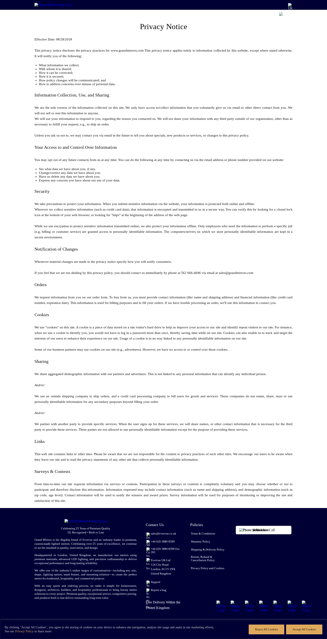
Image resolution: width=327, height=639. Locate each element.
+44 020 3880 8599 (163, 541)
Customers (150, 16)
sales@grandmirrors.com (236, 273)
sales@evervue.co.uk (163, 533)
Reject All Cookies (266, 629)
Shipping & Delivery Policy (207, 549)
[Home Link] (60, 5)
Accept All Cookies (304, 629)
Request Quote (239, 16)
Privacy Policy (24, 631)
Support (155, 582)
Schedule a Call (264, 530)
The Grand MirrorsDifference (192, 14)
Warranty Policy (200, 541)
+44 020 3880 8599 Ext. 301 (165, 550)
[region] (163, 629)
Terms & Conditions (203, 533)
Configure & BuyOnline (264, 14)
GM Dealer (168, 16)
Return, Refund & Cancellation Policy (203, 558)
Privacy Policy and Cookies (207, 568)
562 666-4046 (191, 273)
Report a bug (158, 590)
